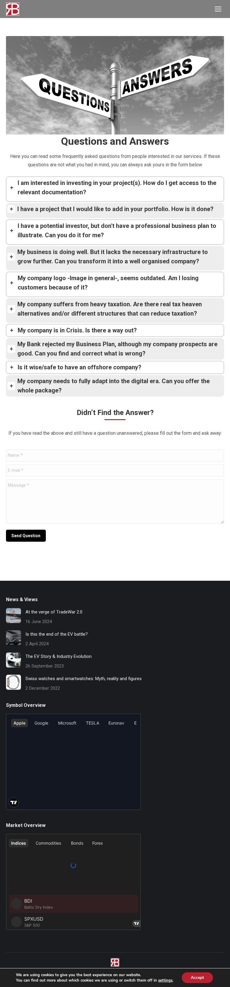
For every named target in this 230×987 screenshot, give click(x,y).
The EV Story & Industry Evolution (58, 656)
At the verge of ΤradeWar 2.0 (53, 612)
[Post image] (13, 615)
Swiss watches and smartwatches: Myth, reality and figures (83, 678)
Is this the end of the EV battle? (56, 634)
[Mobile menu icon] (218, 9)
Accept (197, 977)
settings (165, 980)
